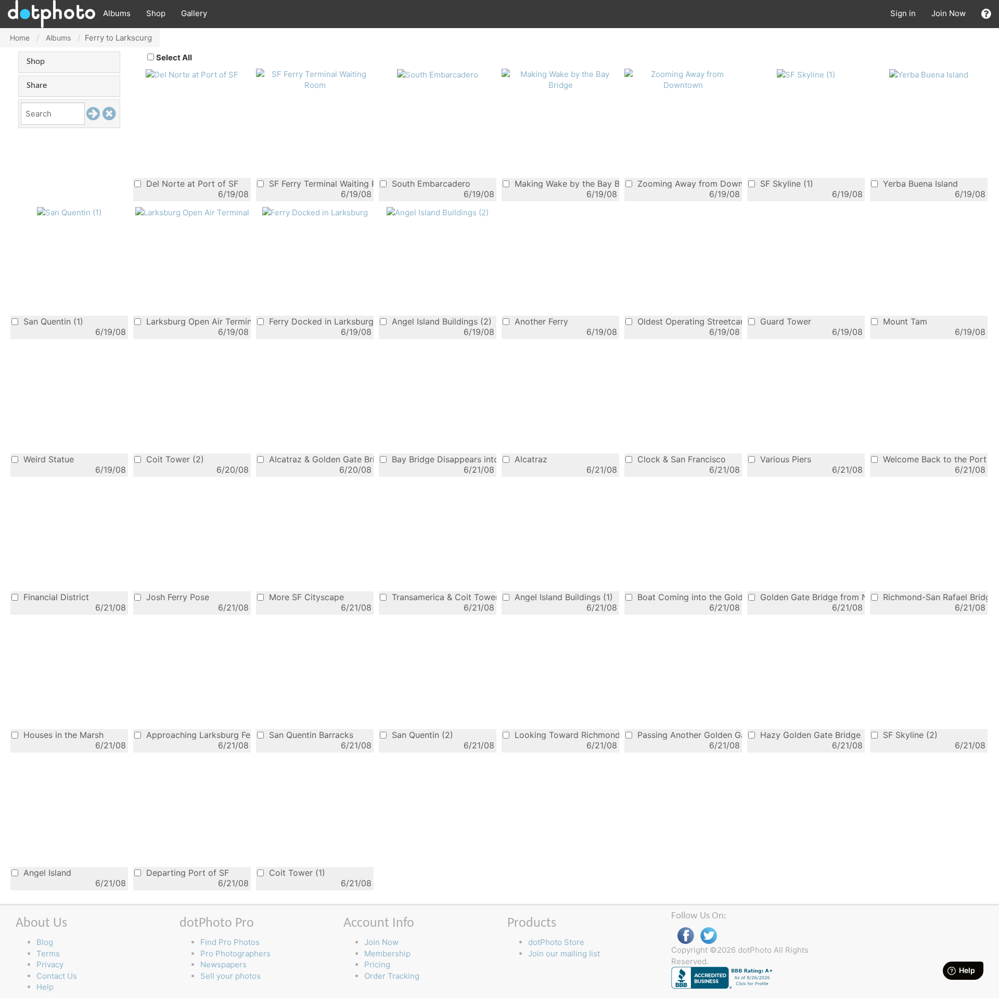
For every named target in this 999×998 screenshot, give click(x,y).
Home (20, 37)
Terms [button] (48, 953)
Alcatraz (529, 459)
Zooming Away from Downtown (688, 183)
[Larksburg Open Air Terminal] (192, 212)
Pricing (377, 964)
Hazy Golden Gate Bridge (809, 735)
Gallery (194, 13)
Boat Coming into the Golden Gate (688, 597)
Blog (44, 942)
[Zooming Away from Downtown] (683, 79)
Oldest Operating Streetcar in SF (688, 321)
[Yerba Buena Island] (928, 74)
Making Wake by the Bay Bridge (565, 183)
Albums (117, 13)
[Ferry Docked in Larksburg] (315, 212)
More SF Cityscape (305, 597)
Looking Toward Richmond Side (565, 735)
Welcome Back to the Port (933, 459)
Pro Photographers (235, 953)
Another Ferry (540, 321)
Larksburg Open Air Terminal (197, 321)
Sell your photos (230, 976)
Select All (174, 57)
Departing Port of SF (186, 872)
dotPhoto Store (556, 942)
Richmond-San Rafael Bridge (934, 597)
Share (37, 85)
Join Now (948, 13)
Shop (155, 13)
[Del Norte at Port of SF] (192, 74)
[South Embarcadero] (437, 74)
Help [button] (45, 987)
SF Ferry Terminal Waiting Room (320, 183)
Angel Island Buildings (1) (562, 597)
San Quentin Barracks (309, 735)
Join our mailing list (564, 953)
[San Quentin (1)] (69, 212)
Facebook (685, 935)
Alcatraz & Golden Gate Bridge (320, 459)
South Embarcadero (429, 183)
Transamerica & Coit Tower (442, 597)
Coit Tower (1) (295, 872)
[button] (986, 14)
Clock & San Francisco (680, 459)
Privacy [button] (49, 964)
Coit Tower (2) (174, 459)
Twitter (708, 935)
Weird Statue (47, 459)
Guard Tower (784, 321)
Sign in (903, 13)
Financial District (55, 597)
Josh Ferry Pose (176, 597)
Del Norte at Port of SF (191, 183)
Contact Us (56, 976)
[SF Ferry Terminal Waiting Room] (315, 79)
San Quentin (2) (421, 735)
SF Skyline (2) (909, 735)
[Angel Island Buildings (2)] (438, 212)
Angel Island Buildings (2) (440, 321)
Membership (387, 953)
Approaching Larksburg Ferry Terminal (197, 735)
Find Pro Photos (230, 942)
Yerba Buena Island (919, 183)
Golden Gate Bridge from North (811, 597)
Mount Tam (903, 321)
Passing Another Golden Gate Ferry (688, 735)
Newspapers (223, 964)
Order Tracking (391, 976)
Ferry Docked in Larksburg (320, 321)
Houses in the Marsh (62, 735)
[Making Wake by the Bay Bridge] (560, 79)
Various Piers (784, 459)
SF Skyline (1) (785, 183)
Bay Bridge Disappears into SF (442, 459)
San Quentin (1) (52, 321)
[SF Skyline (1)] (806, 74)
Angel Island (46, 872)
